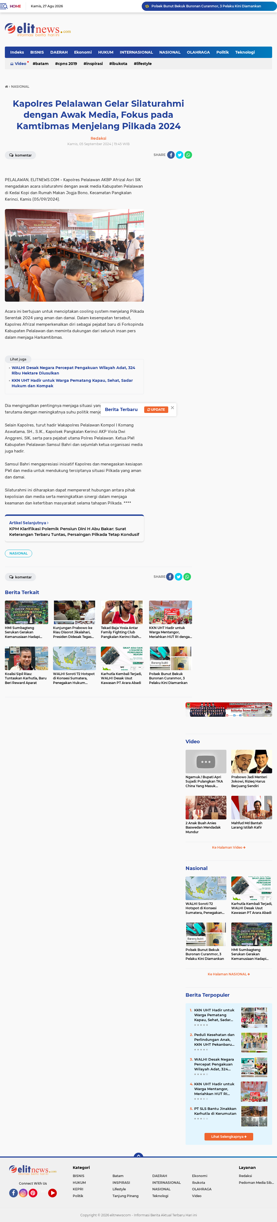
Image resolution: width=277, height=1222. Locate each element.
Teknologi (245, 52)
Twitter (45, 1191)
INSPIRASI (94, 63)
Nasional (196, 868)
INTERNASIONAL (136, 52)
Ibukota (119, 63)
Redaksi (245, 1176)
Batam (42, 63)
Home (15, 6)
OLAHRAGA (198, 52)
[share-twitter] (179, 155)
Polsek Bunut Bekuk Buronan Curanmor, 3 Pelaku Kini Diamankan (205, 954)
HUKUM (105, 52)
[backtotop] (138, 1157)
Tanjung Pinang (125, 1196)
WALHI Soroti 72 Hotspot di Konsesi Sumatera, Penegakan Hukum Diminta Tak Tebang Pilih (204, 908)
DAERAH (59, 52)
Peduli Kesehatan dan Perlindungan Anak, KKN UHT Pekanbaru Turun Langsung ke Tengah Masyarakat (214, 1039)
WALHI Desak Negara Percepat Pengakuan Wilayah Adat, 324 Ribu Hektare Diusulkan (214, 1064)
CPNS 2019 (67, 63)
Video (20, 63)
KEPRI (78, 1189)
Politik (222, 52)
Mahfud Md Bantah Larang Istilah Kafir (246, 825)
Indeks (17, 52)
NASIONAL (169, 52)
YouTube (56, 1199)
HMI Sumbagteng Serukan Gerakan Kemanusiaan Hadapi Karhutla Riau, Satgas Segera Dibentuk (211, 6)
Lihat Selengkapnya (227, 1137)
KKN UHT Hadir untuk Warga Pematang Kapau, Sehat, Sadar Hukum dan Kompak (214, 1015)
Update (157, 410)
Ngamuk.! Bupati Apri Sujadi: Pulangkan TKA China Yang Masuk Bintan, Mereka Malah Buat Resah (204, 781)
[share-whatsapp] (188, 155)
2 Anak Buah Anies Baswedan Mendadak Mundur (203, 827)
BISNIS (37, 52)
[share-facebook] (171, 155)
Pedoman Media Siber (257, 1183)
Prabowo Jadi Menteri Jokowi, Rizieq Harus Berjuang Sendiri (249, 781)
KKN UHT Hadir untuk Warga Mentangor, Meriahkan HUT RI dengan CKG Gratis (214, 1089)
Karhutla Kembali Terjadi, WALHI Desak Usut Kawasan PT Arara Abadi (251, 908)
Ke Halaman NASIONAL (228, 974)
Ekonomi (83, 52)
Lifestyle (144, 63)
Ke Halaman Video (227, 847)
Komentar (23, 155)
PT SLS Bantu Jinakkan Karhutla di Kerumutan (215, 1111)
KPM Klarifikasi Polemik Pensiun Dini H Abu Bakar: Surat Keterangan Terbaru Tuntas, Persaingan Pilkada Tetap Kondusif (74, 531)
